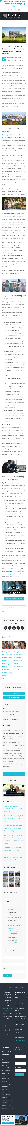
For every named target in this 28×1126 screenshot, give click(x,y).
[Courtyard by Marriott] (5, 884)
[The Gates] (17, 873)
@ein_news (12, 928)
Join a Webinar (15, 4)
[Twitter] (9, 1026)
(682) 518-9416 (7, 1008)
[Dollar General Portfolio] (11, 873)
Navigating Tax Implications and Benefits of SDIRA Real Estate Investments (12, 850)
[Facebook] (5, 1026)
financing (4, 1081)
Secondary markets (7, 135)
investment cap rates (17, 335)
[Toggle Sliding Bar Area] (1, 1)
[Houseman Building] (17, 884)
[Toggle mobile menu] (25, 14)
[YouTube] (5, 1030)
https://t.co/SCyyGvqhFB (14, 925)
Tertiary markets (6, 216)
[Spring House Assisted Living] (5, 879)
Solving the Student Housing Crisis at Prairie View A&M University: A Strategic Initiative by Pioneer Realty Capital (7, 663)
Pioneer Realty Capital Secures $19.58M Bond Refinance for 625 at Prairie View (13, 808)
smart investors (11, 568)
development (5, 1084)
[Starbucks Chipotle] (11, 884)
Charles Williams (7, 607)
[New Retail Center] (17, 879)
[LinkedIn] (7, 1034)
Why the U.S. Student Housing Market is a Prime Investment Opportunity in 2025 (14, 818)
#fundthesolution (12, 933)
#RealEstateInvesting (13, 931)
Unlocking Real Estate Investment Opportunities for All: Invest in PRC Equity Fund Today (13, 828)
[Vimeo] (9, 1030)
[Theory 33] (11, 879)
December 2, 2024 (12, 942)
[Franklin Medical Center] (5, 873)
